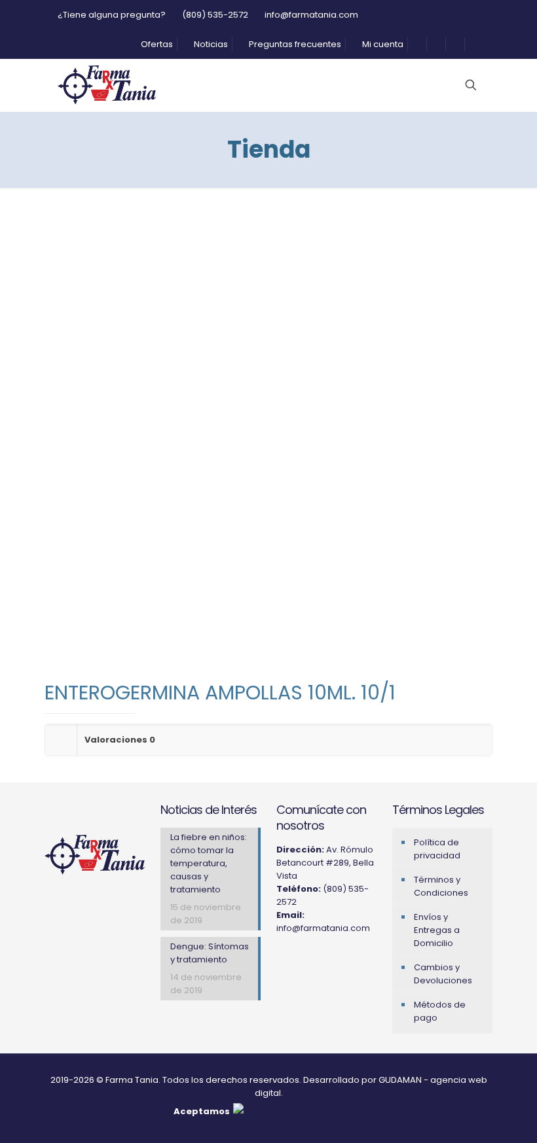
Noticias (210, 44)
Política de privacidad (437, 849)
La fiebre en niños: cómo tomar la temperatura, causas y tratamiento (208, 863)
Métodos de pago (440, 1011)
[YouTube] (317, 961)
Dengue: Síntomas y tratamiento (209, 953)
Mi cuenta (381, 44)
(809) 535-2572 (215, 15)
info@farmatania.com (311, 15)
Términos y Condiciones (441, 886)
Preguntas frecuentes (294, 44)
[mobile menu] (405, 85)
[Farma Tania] (107, 85)
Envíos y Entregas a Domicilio (437, 930)
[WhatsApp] (334, 961)
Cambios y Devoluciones (443, 974)
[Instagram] (282, 961)
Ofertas (156, 44)
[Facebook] (299, 961)
